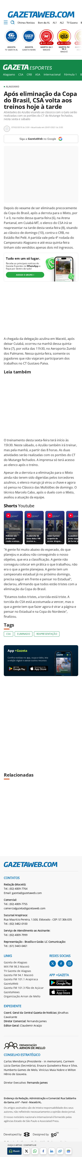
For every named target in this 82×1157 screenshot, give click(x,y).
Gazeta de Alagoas (15, 962)
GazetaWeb (11, 983)
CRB (29, 74)
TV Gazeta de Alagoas (17, 971)
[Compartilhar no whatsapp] (34, 1151)
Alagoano (9, 74)
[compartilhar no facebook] (43, 1151)
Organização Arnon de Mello (22, 996)
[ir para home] (41, 14)
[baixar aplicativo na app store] (38, 668)
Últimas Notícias (26, 22)
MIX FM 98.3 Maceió (16, 966)
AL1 (55, 22)
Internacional (52, 74)
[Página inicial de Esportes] (26, 67)
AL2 (62, 22)
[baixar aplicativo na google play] (17, 668)
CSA (20, 74)
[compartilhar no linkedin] (51, 1151)
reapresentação (46, 633)
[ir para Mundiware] (17, 1134)
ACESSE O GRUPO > (25, 274)
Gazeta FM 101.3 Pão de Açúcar (24, 988)
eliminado (23, 633)
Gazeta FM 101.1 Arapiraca (21, 979)
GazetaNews (12, 992)
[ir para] (61, 983)
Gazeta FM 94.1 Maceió (18, 975)
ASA (37, 74)
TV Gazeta (72, 22)
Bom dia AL (44, 22)
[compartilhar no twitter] (26, 1151)
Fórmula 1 (70, 74)
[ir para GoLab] (46, 1134)
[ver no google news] (68, 1151)
